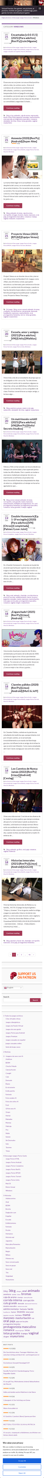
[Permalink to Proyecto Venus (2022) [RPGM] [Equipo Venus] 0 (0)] (22, 260)
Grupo (8, 1112)
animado (17, 115)
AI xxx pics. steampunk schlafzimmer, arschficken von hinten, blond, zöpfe (22, 1434)
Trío (7, 1272)
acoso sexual (22, 309)
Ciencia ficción (11, 1070)
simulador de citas (9, 121)
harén (5, 117)
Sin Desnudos (10, 1140)
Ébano (8, 1084)
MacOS (23, 51)
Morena (8, 1123)
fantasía (23, 1309)
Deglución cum (11, 1212)
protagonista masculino (21, 119)
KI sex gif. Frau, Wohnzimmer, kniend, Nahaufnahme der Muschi (21, 1383)
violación (12, 219)
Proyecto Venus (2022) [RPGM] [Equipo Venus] (24, 236)
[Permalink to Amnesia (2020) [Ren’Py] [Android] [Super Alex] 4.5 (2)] (22, 167)
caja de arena (25, 115)
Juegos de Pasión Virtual (14, 1026)
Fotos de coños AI (12, 1101)
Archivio (7, 47)
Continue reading (12, 108)
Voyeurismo (10, 1280)
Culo (7, 1077)
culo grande (26, 311)
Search (6, 997)
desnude (34, 311)
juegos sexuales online (14, 1043)
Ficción (8, 1230)
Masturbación (10, 1248)
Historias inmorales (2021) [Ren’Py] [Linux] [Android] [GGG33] (26, 863)
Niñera (8, 1255)
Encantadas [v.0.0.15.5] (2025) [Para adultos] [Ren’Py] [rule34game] (23, 38)
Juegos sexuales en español (11, 51)
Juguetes (9, 1241)
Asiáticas (9, 1059)
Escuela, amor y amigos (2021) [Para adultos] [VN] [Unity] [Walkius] (23, 335)
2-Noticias (7, 1052)
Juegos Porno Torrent (32, 49)
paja (4, 217)
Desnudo (9, 1080)
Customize (22, 1467)
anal (11, 595)
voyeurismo (7, 123)
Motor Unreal (10, 1187)
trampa (34, 217)
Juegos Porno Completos (14, 1166)
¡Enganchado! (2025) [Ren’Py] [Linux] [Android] (23, 615)
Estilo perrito (10, 1091)
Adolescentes (11, 1198)
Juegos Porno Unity (18, 347)
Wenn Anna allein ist (10, 1408)
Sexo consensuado (12, 1262)
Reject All (22, 1473)
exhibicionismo (21, 597)
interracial (12, 117)
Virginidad (9, 1276)
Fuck (7, 1105)
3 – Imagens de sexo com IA (13, 1056)
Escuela (8, 1220)
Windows (28, 51)
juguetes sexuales (22, 117)
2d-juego (9, 309)
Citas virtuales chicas (13, 1019)
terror (23, 315)
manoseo (32, 215)
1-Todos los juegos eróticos (13, 1016)
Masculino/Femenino (13, 1244)
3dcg (8, 213)
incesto (20, 215)
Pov (7, 1130)
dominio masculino (10, 1306)
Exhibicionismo (11, 1223)
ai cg (11, 115)
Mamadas (9, 1119)
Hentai (8, 1116)
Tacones (9, 1147)
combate (6, 311)
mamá (26, 215)
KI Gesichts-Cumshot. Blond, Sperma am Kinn (19, 1416)
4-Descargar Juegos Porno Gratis (22, 18)
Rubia (8, 1133)
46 (29, 955)
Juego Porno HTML (12, 1159)
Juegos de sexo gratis (13, 1029)
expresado (34, 115)
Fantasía (9, 1094)
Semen (8, 1137)
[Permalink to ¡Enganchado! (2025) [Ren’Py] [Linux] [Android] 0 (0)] (22, 638)
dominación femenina (31, 1303)
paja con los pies (13, 601)
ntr (33, 504)
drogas (14, 215)
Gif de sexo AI (11, 1109)
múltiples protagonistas (22, 504)
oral (4, 119)
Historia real (10, 1237)
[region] (22, 1458)
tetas (19, 121)
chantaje (23, 595)
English (10, 988)
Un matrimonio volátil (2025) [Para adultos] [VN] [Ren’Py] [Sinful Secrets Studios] (20, 423)
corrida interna (15, 311)
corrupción (7, 215)
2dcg (8, 115)
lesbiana (18, 1315)
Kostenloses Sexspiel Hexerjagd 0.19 (16, 1363)
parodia (9, 119)
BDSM (8, 1063)
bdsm (18, 1294)
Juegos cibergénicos (13, 1022)
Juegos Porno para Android (15, 1033)
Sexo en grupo (11, 1265)
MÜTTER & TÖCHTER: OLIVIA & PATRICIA (19, 1424)
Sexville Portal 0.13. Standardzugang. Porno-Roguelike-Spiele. (18, 1372)
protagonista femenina (11, 315)
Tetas (8, 1151)
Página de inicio (6, 18)
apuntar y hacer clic (17, 941)
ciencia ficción (28, 1297)
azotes (14, 1294)
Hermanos (9, 1234)
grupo (19, 408)
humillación (7, 313)
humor (13, 1312)
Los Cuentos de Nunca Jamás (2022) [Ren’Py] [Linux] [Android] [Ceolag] (20, 773)
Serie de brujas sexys (13, 1047)
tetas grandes (27, 121)
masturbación (35, 117)
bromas (19, 213)
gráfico (19, 849)
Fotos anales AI (11, 1098)
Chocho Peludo (11, 1066)
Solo (7, 1144)
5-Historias (7, 1195)
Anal (7, 1202)
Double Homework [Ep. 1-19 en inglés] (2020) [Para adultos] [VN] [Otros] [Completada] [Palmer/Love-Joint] (21, 523)
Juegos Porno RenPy (19, 49)
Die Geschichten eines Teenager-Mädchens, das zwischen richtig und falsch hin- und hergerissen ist (21, 1353)
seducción (7, 410)
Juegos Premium (11, 1036)
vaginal (34, 121)
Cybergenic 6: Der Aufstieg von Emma (16, 1400)
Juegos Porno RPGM (13, 1173)
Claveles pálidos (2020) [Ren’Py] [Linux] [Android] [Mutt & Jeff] (23, 688)
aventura (13, 408)
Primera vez (10, 1258)
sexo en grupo (19, 1330)
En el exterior (10, 1087)
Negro (8, 1251)
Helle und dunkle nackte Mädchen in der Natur (19, 1392)
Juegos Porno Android (13, 1162)
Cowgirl (8, 1073)
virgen (18, 603)
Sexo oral (9, 1269)
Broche (8, 1209)
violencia (12, 851)
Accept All (22, 1461)
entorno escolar (9, 597)
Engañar (8, 1216)
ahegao (19, 1291)
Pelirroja (8, 1126)
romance (34, 119)
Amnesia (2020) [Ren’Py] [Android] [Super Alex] (25, 140)
